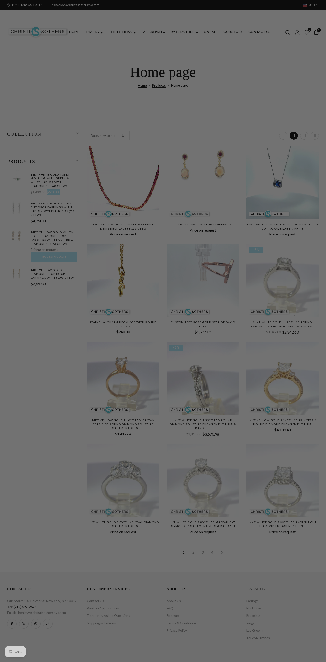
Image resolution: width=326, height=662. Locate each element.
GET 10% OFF (217, 379)
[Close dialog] (266, 257)
